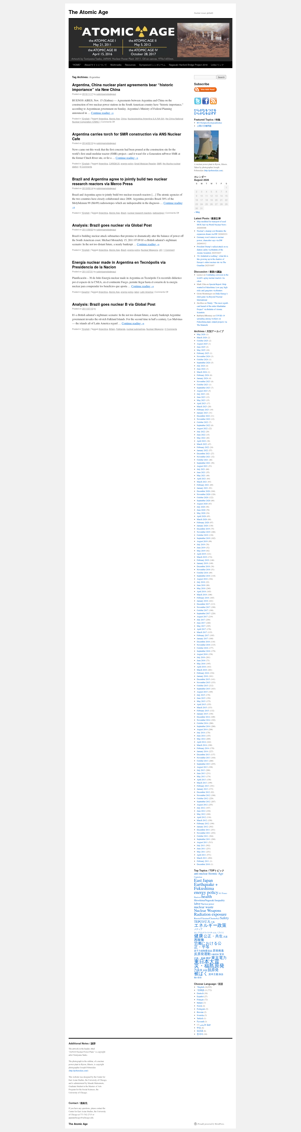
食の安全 (198, 977)
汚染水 (198, 970)
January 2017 (202, 638)
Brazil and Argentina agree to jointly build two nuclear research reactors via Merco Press (119, 181)
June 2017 (201, 622)
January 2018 (202, 600)
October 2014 (202, 723)
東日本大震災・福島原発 (209, 963)
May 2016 (201, 663)
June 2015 (201, 698)
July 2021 (201, 469)
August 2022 (202, 428)
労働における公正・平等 (208, 945)
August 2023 (202, 390)
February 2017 (203, 635)
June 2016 (201, 660)
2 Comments (171, 328)
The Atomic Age (88, 12)
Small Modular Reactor (145, 163)
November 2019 (203, 531)
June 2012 (201, 810)
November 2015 (203, 682)
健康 (198, 936)
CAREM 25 (114, 163)
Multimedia (115, 64)
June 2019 (201, 547)
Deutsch (200, 993)
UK (160, 249)
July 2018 (201, 582)
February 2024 (203, 375)
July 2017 (201, 619)
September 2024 (203, 362)
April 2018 (201, 591)
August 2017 (202, 616)
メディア (198, 929)
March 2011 (202, 857)
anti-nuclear (200, 873)
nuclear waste (203, 907)
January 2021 (202, 487)
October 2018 (202, 572)
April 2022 (201, 440)
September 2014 (203, 726)
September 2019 (203, 538)
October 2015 (202, 685)
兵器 (225, 936)
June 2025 (201, 346)
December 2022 (203, 415)
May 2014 (201, 738)
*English (86, 118)
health (206, 896)
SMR (159, 163)
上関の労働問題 (204, 125)
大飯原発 (215, 954)
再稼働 (199, 939)
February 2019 (203, 560)
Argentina (103, 118)
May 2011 (201, 851)
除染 (221, 974)
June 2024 (201, 368)
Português (201, 1008)
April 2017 (201, 629)
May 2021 (201, 475)
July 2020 (201, 506)
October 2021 (202, 459)
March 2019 (202, 556)
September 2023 (203, 387)
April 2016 (201, 666)
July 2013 (201, 770)
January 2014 (202, 751)
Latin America (146, 291)
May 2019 (201, 550)
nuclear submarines (135, 328)
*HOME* (76, 64)
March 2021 (202, 481)
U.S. (207, 921)
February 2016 (203, 672)
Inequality (220, 900)
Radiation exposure (210, 914)
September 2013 (203, 763)
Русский (200, 1021)
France (224, 893)
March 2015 (202, 707)
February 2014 (203, 748)
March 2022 (202, 444)
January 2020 (202, 525)
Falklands (120, 328)
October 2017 (202, 610)
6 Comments (86, 166)
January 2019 (202, 563)
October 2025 (202, 340)
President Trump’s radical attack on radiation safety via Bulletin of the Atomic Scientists (212, 249)
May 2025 (201, 350)
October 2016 (202, 647)
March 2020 (202, 519)
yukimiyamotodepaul (106, 93)
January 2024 (202, 378)
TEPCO (199, 921)
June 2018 (201, 585)
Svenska (200, 1015)
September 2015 (203, 688)
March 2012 (202, 820)
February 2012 (203, 823)
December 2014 (203, 716)
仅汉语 (200, 1030)
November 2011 (203, 832)
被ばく (201, 973)
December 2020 (203, 491)
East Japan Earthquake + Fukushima (206, 884)
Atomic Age (114, 118)
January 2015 (202, 713)
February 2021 (203, 484)
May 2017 (201, 625)
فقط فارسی (205, 1024)
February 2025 (203, 353)
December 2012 (203, 792)
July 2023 (201, 393)
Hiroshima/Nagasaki (204, 900)
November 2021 (203, 456)
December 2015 (203, 679)
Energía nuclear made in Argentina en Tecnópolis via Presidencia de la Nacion (119, 264)
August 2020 (202, 503)
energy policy (127, 163)
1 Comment (169, 249)
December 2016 (203, 641)
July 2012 (201, 807)
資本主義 (213, 974)
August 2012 (202, 804)
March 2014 (202, 745)
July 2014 (201, 732)
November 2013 (203, 757)
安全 (221, 954)
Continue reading (102, 113)
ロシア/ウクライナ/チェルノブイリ (209, 932)
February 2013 (203, 785)
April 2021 (201, 478)
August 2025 (202, 343)
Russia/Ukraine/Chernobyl (206, 918)
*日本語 (200, 990)
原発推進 (218, 950)
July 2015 (201, 694)
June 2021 (201, 472)
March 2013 (202, 782)
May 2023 (201, 400)
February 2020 (203, 522)
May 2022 (201, 437)
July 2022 (201, 431)
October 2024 (202, 359)
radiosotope (158, 212)
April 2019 (201, 553)
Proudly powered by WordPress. (211, 1123)
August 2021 (202, 466)
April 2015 (201, 704)
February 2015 (203, 710)
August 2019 (202, 541)
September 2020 (203, 500)
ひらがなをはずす (205, 113)
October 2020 (202, 497)
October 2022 (202, 422)
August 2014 (202, 729)
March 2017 (202, 632)
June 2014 (201, 735)
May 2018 (201, 588)
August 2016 (202, 654)
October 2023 (202, 384)
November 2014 (203, 719)
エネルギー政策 (210, 925)
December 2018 (203, 566)
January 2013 (202, 788)
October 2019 (202, 535)
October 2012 (202, 798)
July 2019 (201, 544)
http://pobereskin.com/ (78, 1070)
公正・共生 (213, 935)
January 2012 (202, 826)
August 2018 (202, 578)
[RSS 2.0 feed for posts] (205, 92)
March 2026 (202, 337)
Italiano (200, 1002)
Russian (200, 1012)
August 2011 (202, 842)
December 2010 (203, 864)
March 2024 (202, 371)
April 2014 (201, 741)
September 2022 (203, 425)
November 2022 (203, 419)
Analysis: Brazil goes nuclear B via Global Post (113, 304)
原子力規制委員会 (203, 950)
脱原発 (213, 969)
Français (200, 999)
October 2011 (202, 835)
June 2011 (201, 848)
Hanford (197, 897)
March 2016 (202, 669)
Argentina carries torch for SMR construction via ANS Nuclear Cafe (126, 136)
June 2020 (201, 509)
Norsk (199, 1005)
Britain (112, 328)
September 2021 (203, 462)
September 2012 (203, 801)
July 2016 (201, 657)
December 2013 (203, 754)
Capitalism (198, 877)
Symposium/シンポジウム (152, 64)
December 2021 (203, 453)
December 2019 (203, 528)
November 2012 (203, 795)
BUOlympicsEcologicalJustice (209, 122)
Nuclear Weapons (149, 249)
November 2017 (203, 607)
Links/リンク (217, 64)
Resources (130, 64)
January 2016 (202, 676)
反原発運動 (202, 954)
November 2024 (203, 356)
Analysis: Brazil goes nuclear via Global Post (112, 225)
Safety (224, 917)
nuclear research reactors (139, 212)
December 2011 (203, 829)
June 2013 (201, 773)
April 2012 (201, 817)
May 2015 (201, 701)
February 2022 (203, 447)
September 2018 (203, 575)
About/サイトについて (95, 64)
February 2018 (203, 597)
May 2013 (201, 776)
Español (85, 291)
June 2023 (201, 397)
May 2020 (201, 513)
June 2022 (201, 434)
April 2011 (201, 854)
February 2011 (203, 861)
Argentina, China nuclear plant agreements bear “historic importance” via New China (122, 87)
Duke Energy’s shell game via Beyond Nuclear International (212, 296)
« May (197, 211)
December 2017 (203, 603)
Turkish (200, 1018)
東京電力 (219, 957)
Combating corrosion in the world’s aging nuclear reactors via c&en (212, 277)
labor (136, 291)
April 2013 (201, 779)
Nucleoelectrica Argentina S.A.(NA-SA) (146, 118)
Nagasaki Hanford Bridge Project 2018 (188, 64)
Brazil (123, 212)
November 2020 (203, 494)
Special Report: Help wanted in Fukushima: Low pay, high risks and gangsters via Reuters (212, 287)
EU (220, 893)
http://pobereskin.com (213, 170)
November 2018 (203, 569)
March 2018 (202, 594)
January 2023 (202, 412)
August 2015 (202, 691)
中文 (199, 1027)
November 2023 (203, 381)
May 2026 (201, 334)
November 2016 (203, 644)
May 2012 (201, 814)
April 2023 (201, 403)
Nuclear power (207, 903)
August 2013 (202, 767)
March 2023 (202, 406)
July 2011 (201, 845)
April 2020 (201, 516)
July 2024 (201, 365)
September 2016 (203, 651)
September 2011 (203, 839)
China (124, 118)
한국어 (200, 1034)
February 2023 (203, 409)
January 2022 (202, 450)
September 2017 (203, 613)
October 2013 (202, 760)
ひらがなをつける (205, 110)
